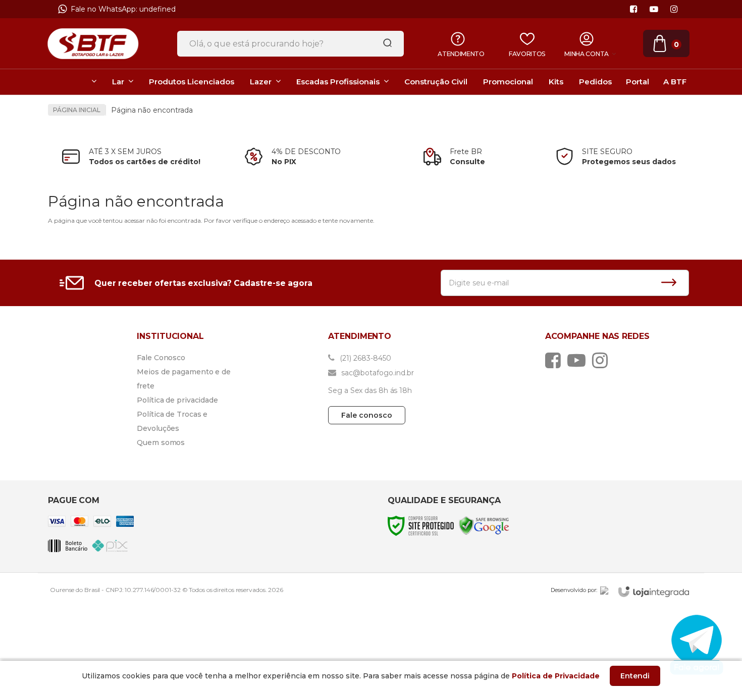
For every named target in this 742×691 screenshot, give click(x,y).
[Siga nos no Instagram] (674, 9)
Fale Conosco (161, 357)
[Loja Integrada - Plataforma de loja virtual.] (653, 591)
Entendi (635, 675)
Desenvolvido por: (574, 590)
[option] (371, 11)
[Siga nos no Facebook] (633, 9)
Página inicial (76, 110)
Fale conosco (366, 415)
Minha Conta (586, 54)
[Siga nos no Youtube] (654, 9)
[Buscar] (384, 43)
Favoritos (527, 54)
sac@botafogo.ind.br (376, 372)
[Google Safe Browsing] (484, 525)
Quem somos (161, 442)
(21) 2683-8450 (364, 358)
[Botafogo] (93, 43)
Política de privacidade (177, 400)
